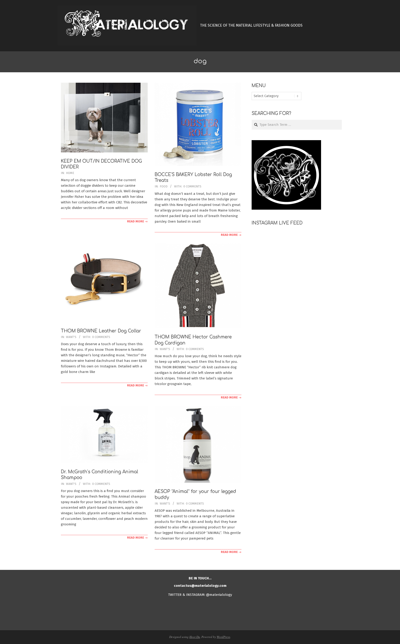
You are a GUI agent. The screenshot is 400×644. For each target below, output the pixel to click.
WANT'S (71, 337)
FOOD (164, 186)
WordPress (223, 637)
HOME (70, 173)
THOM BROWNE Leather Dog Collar (101, 330)
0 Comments (192, 186)
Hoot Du (194, 637)
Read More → (137, 221)
